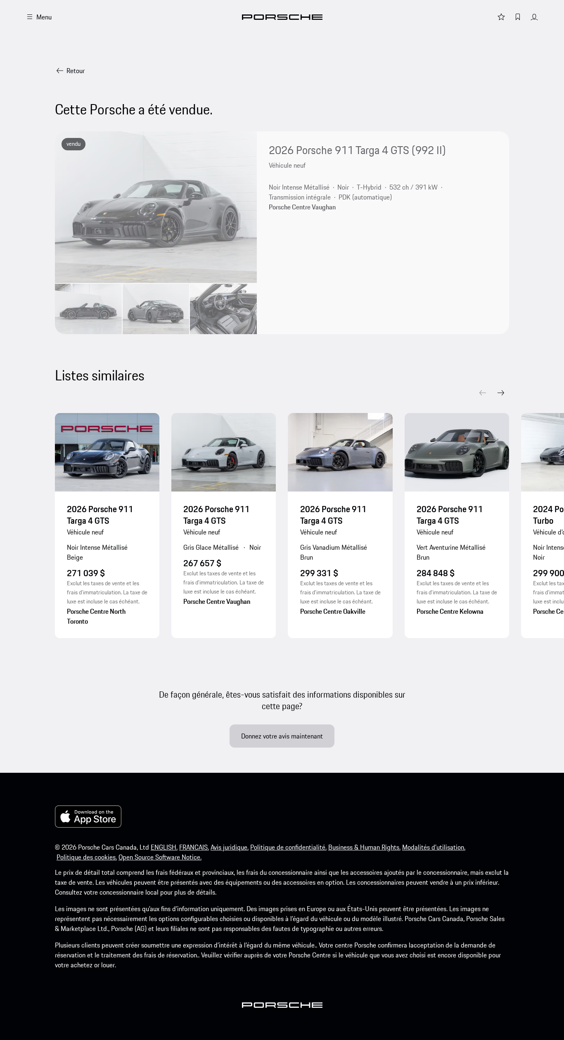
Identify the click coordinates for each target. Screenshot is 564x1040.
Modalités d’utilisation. (433, 847)
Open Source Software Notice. (159, 857)
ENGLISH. (164, 847)
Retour (75, 71)
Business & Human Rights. (364, 847)
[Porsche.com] (282, 17)
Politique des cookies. (87, 857)
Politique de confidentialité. (288, 847)
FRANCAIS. (194, 847)
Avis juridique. (230, 847)
